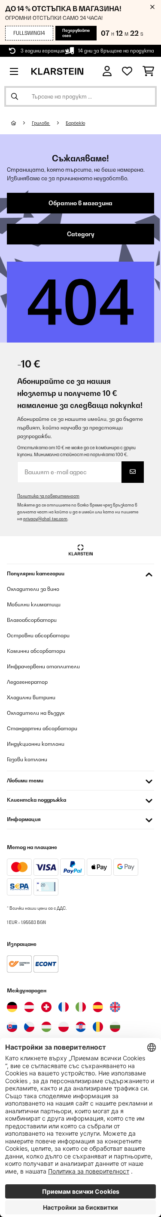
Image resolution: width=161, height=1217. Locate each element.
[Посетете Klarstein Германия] (12, 1007)
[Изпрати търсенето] (14, 96)
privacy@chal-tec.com (45, 518)
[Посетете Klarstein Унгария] (46, 1027)
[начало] (21, 123)
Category (80, 234)
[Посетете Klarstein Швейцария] (46, 1007)
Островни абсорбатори (38, 635)
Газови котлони (27, 759)
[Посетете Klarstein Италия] (81, 1007)
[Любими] (127, 71)
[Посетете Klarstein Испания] (98, 1007)
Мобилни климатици (34, 604)
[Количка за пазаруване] (148, 71)
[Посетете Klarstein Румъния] (98, 1027)
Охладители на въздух (35, 713)
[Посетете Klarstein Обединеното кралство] (115, 1007)
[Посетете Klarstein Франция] (63, 1007)
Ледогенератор (27, 682)
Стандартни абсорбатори (42, 728)
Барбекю (75, 123)
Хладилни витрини (31, 697)
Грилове (41, 123)
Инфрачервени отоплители (43, 666)
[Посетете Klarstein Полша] (63, 1027)
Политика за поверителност (48, 496)
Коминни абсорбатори (36, 651)
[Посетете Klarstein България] (115, 1027)
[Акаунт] (107, 71)
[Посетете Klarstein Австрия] (29, 1007)
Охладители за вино (33, 589)
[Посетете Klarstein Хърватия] (81, 1027)
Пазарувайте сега (76, 33)
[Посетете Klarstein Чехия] (29, 1027)
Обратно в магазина (80, 203)
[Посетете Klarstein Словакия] (12, 1027)
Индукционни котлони (35, 744)
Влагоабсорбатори (32, 620)
